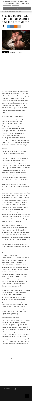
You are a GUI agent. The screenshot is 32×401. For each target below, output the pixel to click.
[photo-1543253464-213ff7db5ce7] (16, 40)
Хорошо (16, 8)
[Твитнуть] (8, 26)
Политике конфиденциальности (11, 5)
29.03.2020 (13, 52)
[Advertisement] (16, 72)
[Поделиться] (12, 26)
